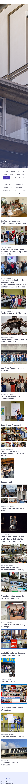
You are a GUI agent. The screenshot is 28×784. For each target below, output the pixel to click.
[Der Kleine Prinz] (8, 667)
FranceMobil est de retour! (12, 736)
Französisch (6, 177)
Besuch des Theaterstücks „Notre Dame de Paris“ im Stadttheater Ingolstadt (12, 539)
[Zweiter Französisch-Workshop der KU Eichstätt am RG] (14, 437)
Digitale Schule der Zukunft (14, 194)
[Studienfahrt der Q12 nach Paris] (14, 494)
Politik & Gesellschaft (18, 184)
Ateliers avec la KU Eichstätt (13, 313)
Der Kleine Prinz (8, 682)
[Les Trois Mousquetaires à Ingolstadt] (14, 354)
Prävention (22, 190)
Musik (23, 181)
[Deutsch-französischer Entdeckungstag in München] (14, 207)
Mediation (15, 190)
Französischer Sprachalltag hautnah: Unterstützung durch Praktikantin (14, 251)
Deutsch (11, 174)
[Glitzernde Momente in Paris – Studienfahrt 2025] (14, 325)
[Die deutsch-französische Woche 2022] (14, 694)
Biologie (5, 174)
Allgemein (6, 171)
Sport (12, 187)
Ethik (23, 174)
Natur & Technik (8, 184)
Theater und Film (7, 190)
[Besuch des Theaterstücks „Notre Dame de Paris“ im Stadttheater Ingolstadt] (14, 523)
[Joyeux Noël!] (7, 468)
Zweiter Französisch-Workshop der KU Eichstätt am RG (12, 453)
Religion (6, 187)
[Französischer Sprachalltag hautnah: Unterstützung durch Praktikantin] (14, 235)
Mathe (17, 181)
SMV (18, 171)
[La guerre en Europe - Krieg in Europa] (14, 610)
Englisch (18, 174)
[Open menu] (25, 2)
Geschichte (21, 177)
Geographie (14, 177)
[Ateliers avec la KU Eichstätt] (13, 299)
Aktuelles (13, 171)
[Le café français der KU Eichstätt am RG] (14, 382)
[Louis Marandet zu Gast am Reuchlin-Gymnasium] (14, 639)
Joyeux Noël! (6, 482)
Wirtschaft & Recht (19, 187)
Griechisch (6, 181)
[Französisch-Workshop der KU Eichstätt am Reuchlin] (14, 582)
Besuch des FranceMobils (12, 425)
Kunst (23, 171)
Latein (12, 181)
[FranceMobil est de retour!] (12, 722)
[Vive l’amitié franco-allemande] (14, 749)
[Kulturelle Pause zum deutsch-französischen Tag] (14, 553)
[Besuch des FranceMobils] (12, 411)
